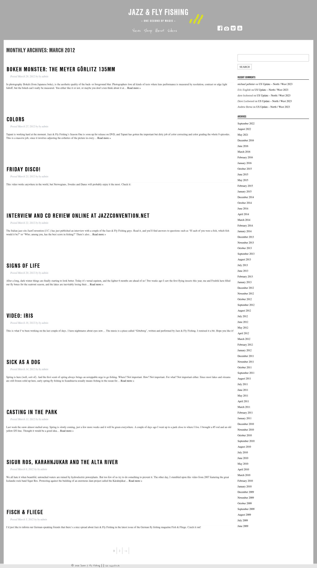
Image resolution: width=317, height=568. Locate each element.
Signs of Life (23, 265)
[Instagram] (226, 30)
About (159, 31)
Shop (148, 31)
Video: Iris (20, 315)
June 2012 (243, 322)
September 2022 (246, 123)
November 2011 (246, 361)
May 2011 (243, 395)
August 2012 (244, 310)
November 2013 (246, 242)
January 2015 (245, 191)
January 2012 (245, 350)
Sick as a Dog (24, 362)
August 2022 (244, 129)
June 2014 (243, 208)
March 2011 (244, 407)
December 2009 (246, 492)
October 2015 (245, 168)
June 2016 (243, 146)
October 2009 (245, 503)
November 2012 (246, 293)
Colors (16, 119)
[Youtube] (240, 30)
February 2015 (245, 185)
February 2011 (245, 412)
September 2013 (246, 253)
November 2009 (246, 497)
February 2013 (245, 276)
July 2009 (243, 520)
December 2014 (246, 197)
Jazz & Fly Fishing (158, 11)
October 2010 (245, 435)
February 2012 (245, 344)
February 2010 (245, 480)
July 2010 (243, 452)
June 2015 (243, 174)
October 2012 (245, 299)
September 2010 (246, 441)
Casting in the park (32, 412)
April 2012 (243, 333)
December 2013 (246, 237)
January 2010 (245, 486)
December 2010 (246, 424)
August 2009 (244, 514)
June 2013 (243, 270)
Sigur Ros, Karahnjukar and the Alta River (62, 462)
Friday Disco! (24, 169)
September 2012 (246, 305)
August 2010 (244, 446)
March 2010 (244, 475)
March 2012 (244, 339)
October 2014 (245, 202)
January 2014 (245, 231)
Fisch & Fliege (25, 512)
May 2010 (243, 463)
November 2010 (246, 429)
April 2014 (243, 214)
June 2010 (243, 458)
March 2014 (244, 220)
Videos (172, 31)
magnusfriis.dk (114, 566)
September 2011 (246, 373)
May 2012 (243, 327)
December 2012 (246, 287)
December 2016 (246, 140)
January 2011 (245, 418)
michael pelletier (246, 84)
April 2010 (243, 469)
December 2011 (246, 356)
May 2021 (243, 134)
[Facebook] (220, 30)
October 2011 (245, 367)
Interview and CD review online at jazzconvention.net (78, 215)
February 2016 (245, 157)
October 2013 (245, 248)
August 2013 (244, 259)
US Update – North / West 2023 (275, 84)
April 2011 (243, 401)
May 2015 (243, 180)
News (137, 31)
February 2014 (245, 225)
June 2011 (243, 390)
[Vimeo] (233, 30)
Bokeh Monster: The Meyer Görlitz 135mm (61, 69)
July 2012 (243, 316)
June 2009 (243, 526)
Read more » (134, 88)
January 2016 (245, 163)
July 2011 (243, 384)
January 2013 (245, 282)
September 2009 (246, 509)
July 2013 (243, 265)
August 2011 (244, 378)
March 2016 (244, 151)
